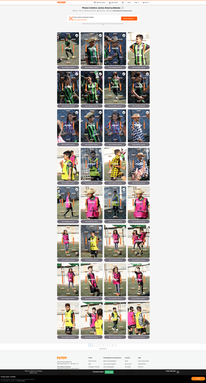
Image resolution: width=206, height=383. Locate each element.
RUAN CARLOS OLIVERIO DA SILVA (122, 10)
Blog (90, 364)
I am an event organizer (109, 364)
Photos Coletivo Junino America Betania (101, 8)
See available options (68, 67)
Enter (129, 2)
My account (128, 364)
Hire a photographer (108, 366)
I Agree (198, 378)
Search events (101, 2)
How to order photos (143, 361)
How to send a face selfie (80, 19)
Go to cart (109, 372)
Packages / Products (94, 366)
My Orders (115, 2)
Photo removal (142, 364)
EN (146, 2)
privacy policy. (21, 380)
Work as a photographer (109, 361)
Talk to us (140, 366)
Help (136, 2)
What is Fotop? (92, 361)
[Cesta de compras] (122, 2)
